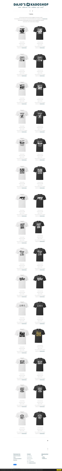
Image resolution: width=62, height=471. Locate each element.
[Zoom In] (47, 448)
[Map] (31, 445)
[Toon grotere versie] (22, 32)
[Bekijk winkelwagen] (32, 11)
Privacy (14, 457)
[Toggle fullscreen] (47, 440)
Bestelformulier (45, 18)
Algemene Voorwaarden (16, 455)
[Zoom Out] (47, 449)
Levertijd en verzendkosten (17, 458)
